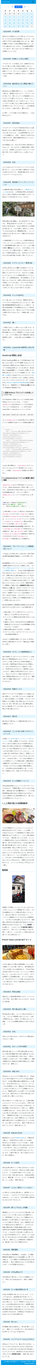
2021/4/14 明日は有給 (11, 992)
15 (22, 20)
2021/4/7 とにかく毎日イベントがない (18, 1187)
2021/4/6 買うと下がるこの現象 (15, 1207)
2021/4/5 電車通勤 (10, 1250)
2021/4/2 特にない (10, 1322)
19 (9, 23)
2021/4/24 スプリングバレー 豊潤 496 (17, 263)
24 (31, 23)
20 (14, 23)
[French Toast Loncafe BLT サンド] (18, 952)
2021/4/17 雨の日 (10, 716)
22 (22, 23)
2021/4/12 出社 (9, 1031)
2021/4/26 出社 (9, 162)
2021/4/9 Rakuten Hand (12, 1133)
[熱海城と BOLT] (18, 889)
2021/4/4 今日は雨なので (13, 1272)
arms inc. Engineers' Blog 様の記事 (17, 382)
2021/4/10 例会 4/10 (11, 1071)
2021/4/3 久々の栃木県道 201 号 (15, 1289)
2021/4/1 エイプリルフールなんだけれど (18, 1339)
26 (9, 26)
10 (31, 17)
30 (27, 26)
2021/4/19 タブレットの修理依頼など (17, 652)
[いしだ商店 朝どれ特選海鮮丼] (18, 815)
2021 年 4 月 (18, 6)
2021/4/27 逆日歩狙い (11, 123)
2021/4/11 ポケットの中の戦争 (15, 1046)
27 (14, 26)
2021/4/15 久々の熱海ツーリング (16, 781)
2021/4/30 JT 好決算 (11, 31)
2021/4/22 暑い (9, 322)
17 (31, 20)
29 (22, 26)
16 (27, 20)
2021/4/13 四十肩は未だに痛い (15, 1009)
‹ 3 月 (12, 6)
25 (5, 26)
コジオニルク (6, 2)
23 (27, 23)
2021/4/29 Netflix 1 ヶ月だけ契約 (15, 59)
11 (5, 20)
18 (5, 23)
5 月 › (25, 6)
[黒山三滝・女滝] (18, 209)
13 (14, 20)
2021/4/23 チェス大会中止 (13, 295)
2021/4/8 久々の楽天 (11, 1163)
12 (9, 20)
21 (18, 23)
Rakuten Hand (19, 1138)
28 (18, 26)
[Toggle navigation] (32, 2)
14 (18, 20)
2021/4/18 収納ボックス (12, 689)
